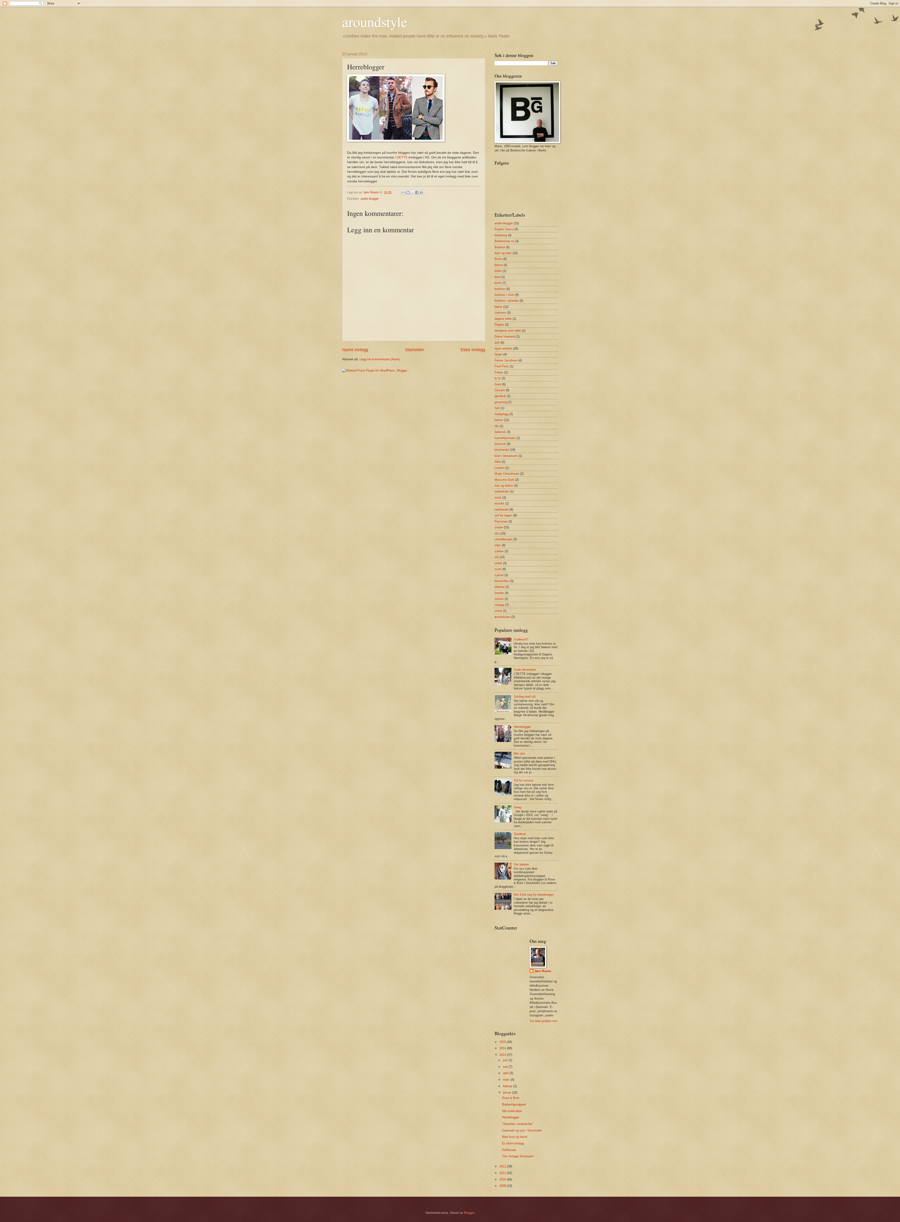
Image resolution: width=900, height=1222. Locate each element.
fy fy (498, 378)
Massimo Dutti (504, 479)
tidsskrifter (502, 581)
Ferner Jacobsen (506, 360)
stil (497, 557)
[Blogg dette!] (408, 192)
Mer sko (519, 753)
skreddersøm (503, 539)
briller (498, 271)
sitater (499, 527)
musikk (499, 503)
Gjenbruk (520, 834)
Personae (501, 521)
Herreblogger (522, 727)
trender (499, 593)
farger (498, 354)
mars (507, 1079)
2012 (503, 1166)
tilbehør (500, 587)
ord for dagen (503, 515)
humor (499, 420)
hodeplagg (501, 414)
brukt (498, 283)
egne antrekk (503, 348)
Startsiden (414, 349)
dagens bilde (503, 318)
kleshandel (502, 449)
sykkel (499, 575)
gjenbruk (500, 396)
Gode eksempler (525, 669)
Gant (498, 384)
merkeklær (502, 491)
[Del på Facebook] (417, 192)
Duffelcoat (509, 1150)
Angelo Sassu (504, 229)
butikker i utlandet (507, 300)
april (506, 1073)
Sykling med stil (525, 696)
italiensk (500, 432)
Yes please (521, 864)
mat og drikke (504, 485)
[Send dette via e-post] (403, 192)
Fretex (499, 372)
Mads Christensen (507, 473)
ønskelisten (502, 617)
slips (498, 545)
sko (497, 533)
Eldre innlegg (473, 349)
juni (506, 1060)
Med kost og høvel (514, 1137)
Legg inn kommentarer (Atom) (380, 359)
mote (498, 497)
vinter (498, 611)
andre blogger (369, 198)
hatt (497, 408)
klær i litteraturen (506, 456)
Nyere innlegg (355, 349)
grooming (501, 402)
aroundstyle (374, 21)
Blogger (469, 1212)
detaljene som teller (508, 330)
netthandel (502, 509)
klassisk (500, 444)
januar (507, 1092)
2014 (503, 1048)
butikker (500, 289)
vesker (499, 599)
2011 (503, 1173)
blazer (499, 265)
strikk (498, 563)
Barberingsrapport (514, 1104)
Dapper (499, 324)
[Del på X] (412, 192)
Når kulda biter (512, 1111)
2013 (503, 1055)
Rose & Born (510, 1098)
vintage (499, 605)
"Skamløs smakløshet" (517, 1124)
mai (506, 1066)
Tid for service (523, 780)
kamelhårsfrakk (505, 438)
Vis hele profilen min (543, 1021)
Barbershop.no (504, 241)
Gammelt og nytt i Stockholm (522, 1130)
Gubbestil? (521, 639)
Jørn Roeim (542, 971)
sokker (499, 551)
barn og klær (503, 253)
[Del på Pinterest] (421, 192)
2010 (503, 1179)
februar (508, 1086)
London (499, 468)
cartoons (500, 312)
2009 (503, 1186)
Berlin (498, 259)
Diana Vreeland (505, 336)
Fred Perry (502, 366)
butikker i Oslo (504, 295)
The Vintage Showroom (518, 1156)
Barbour (500, 247)
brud (497, 277)
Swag (517, 807)
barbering (501, 235)
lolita (498, 461)
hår (497, 426)
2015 (503, 1042)
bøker (498, 306)
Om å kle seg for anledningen (534, 894)
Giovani (500, 390)
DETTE (402, 157)
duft (497, 342)
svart (498, 569)
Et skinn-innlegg (513, 1143)
